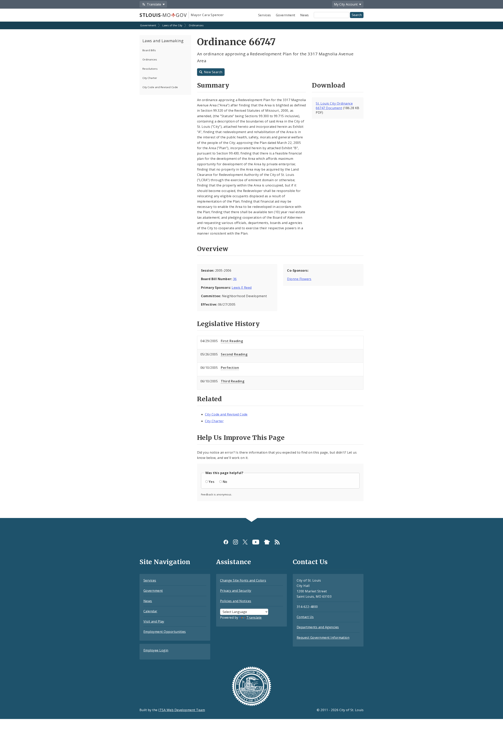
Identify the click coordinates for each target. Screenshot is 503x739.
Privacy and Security (235, 590)
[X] (245, 542)
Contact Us (305, 617)
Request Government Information (323, 637)
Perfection (230, 367)
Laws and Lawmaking (162, 40)
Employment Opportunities (164, 631)
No (225, 482)
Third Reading (232, 381)
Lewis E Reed (242, 287)
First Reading (232, 341)
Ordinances (196, 25)
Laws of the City (172, 25)
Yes (211, 482)
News (304, 15)
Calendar (150, 611)
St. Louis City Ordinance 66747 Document (334, 105)
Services (264, 15)
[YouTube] (255, 542)
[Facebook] (225, 542)
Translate (254, 617)
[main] (251, 270)
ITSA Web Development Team (181, 710)
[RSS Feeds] (277, 542)
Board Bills (149, 50)
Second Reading (234, 354)
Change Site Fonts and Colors (243, 580)
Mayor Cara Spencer (207, 15)
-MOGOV (163, 15)
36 (235, 279)
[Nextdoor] (267, 542)
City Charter (149, 78)
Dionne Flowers (299, 279)
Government (285, 15)
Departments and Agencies (318, 627)
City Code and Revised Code (160, 87)
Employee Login (155, 650)
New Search (213, 72)
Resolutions (150, 68)
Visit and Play (153, 621)
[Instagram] (235, 542)
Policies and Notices (235, 601)
